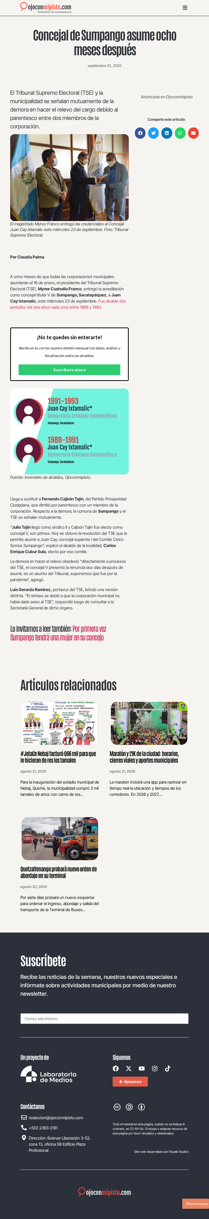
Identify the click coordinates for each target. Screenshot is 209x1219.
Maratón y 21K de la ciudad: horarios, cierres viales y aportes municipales (144, 756)
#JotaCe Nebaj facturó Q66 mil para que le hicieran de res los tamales (58, 756)
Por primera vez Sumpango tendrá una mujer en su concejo (58, 632)
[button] (140, 133)
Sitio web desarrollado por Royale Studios (161, 1152)
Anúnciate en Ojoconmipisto (167, 96)
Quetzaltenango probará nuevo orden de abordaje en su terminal (58, 872)
